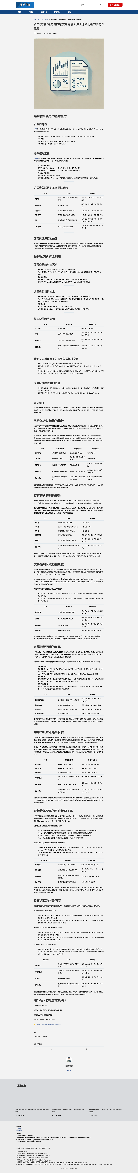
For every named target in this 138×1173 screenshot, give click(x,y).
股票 (35, 129)
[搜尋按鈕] (101, 5)
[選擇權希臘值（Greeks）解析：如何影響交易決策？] (69, 1098)
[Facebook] (51, 1048)
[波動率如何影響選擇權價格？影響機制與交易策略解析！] (32, 1098)
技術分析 (44, 12)
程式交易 (57, 12)
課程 (69, 12)
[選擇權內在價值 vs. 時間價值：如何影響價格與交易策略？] (106, 1098)
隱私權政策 (19, 1130)
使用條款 (18, 1128)
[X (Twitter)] (86, 1048)
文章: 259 (69, 1070)
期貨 (19, 12)
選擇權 (31, 12)
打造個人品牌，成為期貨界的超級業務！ (49, 1024)
